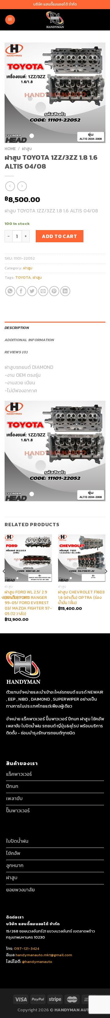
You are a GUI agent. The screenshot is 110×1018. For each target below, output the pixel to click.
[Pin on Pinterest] (54, 291)
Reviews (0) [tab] (16, 352)
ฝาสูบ (27, 148)
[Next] (106, 583)
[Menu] (10, 20)
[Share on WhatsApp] (10, 291)
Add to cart (59, 236)
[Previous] (4, 583)
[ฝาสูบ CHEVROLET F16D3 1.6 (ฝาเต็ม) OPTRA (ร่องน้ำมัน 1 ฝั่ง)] (81, 558)
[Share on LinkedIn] (65, 291)
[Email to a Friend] (43, 291)
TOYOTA (23, 277)
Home (10, 148)
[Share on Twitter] (32, 291)
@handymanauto (37, 961)
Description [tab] (17, 328)
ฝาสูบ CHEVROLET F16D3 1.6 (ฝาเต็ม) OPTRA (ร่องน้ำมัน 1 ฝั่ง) (81, 597)
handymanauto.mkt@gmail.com (44, 955)
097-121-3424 (26, 948)
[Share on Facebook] (21, 291)
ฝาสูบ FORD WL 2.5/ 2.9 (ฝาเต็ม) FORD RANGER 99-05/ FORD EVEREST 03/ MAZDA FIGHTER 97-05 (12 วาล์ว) (28, 602)
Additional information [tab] (29, 340)
